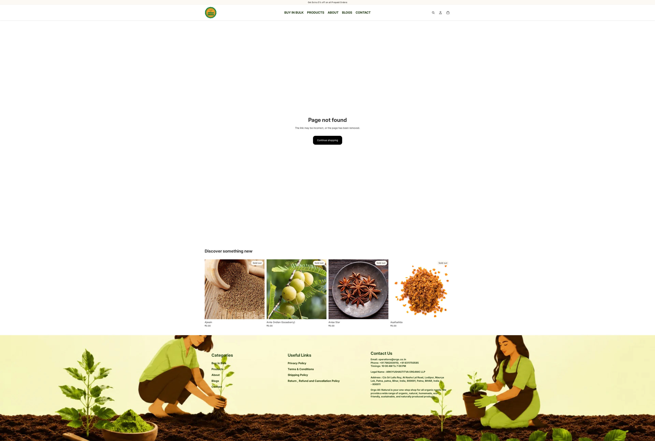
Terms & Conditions (301, 369)
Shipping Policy (298, 375)
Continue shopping (327, 140)
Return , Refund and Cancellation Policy (314, 381)
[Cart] (448, 12)
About (216, 375)
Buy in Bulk (219, 363)
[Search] (433, 12)
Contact (217, 386)
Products (217, 369)
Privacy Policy (297, 363)
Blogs (215, 381)
